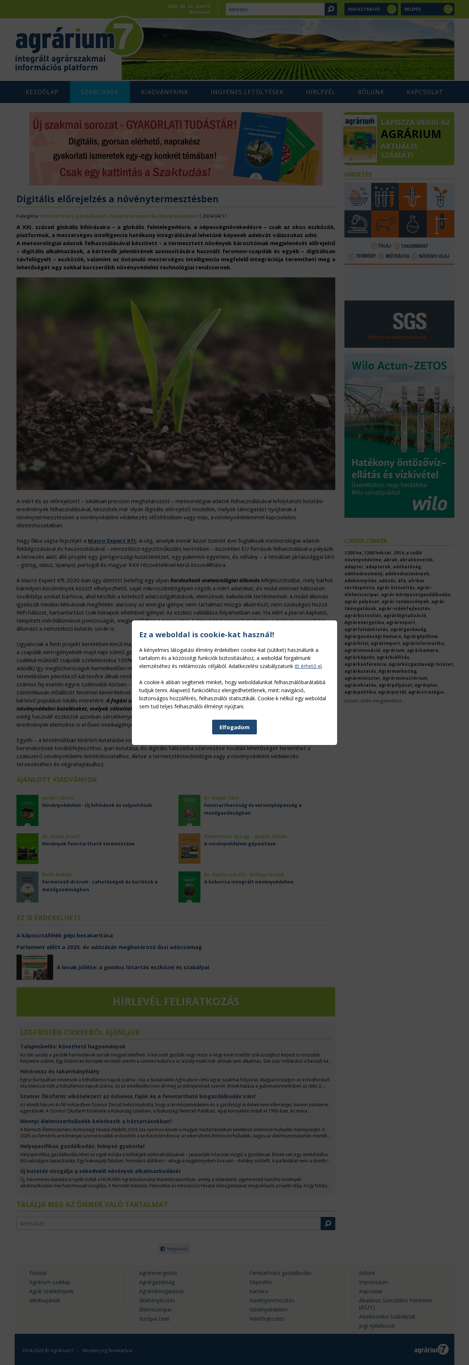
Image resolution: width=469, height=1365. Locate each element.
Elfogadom (234, 727)
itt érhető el (308, 666)
